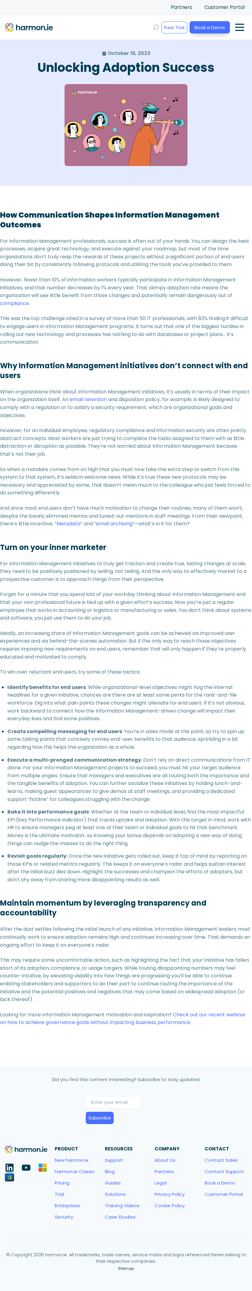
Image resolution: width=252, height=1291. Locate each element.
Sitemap (126, 1268)
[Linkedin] (9, 1167)
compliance (14, 303)
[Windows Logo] (42, 1167)
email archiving (114, 523)
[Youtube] (26, 1167)
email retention (88, 399)
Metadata (69, 523)
